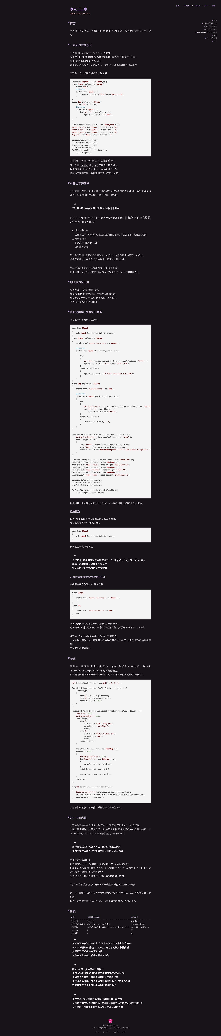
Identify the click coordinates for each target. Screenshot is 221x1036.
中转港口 (187, 6)
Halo (115, 1028)
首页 (178, 6)
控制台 (197, 6)
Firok (72, 14)
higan (101, 1028)
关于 (206, 6)
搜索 (214, 6)
